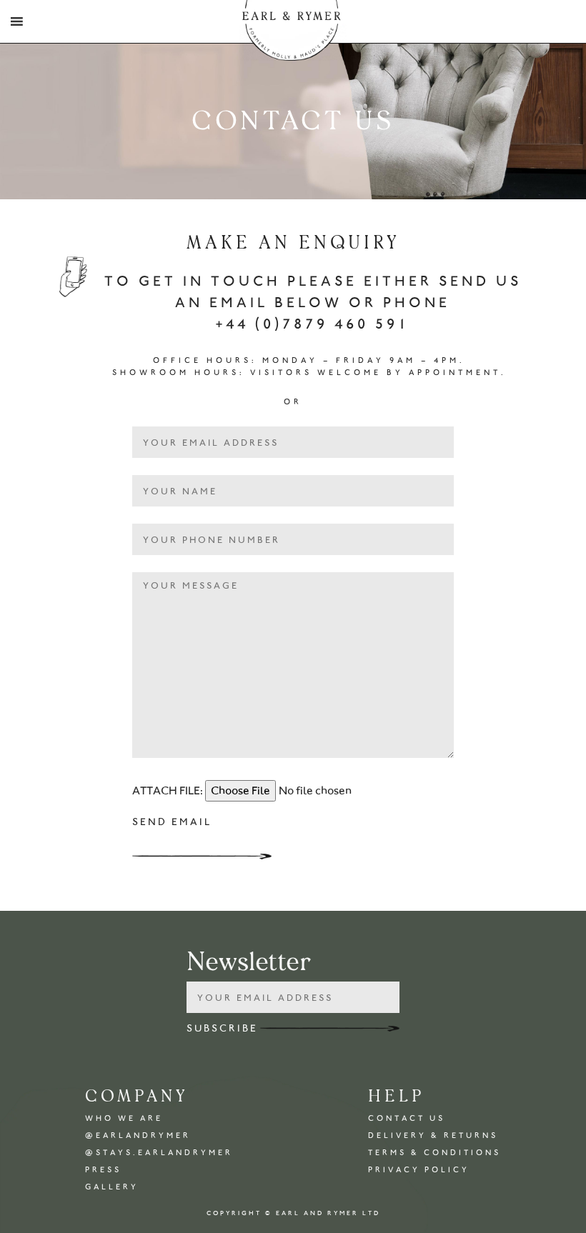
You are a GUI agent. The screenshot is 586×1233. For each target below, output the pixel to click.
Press (103, 1169)
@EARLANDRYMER (138, 1135)
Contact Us (406, 1118)
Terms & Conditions (434, 1152)
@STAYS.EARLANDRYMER (159, 1152)
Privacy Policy (419, 1169)
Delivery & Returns (433, 1135)
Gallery (112, 1187)
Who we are (124, 1118)
